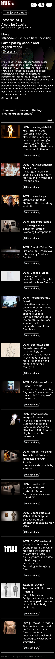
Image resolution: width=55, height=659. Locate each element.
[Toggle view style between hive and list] (41, 5)
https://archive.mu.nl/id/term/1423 (30, 656)
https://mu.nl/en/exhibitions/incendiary (26, 37)
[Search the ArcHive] (33, 5)
